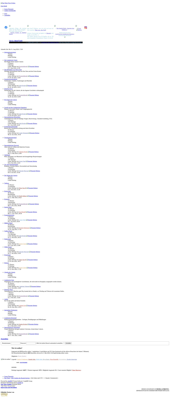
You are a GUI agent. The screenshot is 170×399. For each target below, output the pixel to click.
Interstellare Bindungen (10, 310)
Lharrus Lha (22, 305)
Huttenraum (7, 239)
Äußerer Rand (8, 231)
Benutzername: (6, 343)
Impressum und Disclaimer (9, 387)
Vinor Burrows (76, 370)
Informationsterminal (10, 52)
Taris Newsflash (15, 41)
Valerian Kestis (23, 152)
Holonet (6, 263)
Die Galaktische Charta (10, 60)
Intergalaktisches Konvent (11, 145)
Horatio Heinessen (24, 228)
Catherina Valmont (24, 286)
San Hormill (22, 212)
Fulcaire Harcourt (24, 171)
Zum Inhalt (4, 6)
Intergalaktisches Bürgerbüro (12, 117)
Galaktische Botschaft (10, 318)
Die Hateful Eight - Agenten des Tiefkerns (65, 29)
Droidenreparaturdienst (10, 79)
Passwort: (23, 343)
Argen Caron (22, 244)
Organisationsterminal (10, 137)
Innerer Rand (8, 207)
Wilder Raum (8, 247)
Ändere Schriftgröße (10, 10)
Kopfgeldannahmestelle (10, 126)
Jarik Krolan (22, 85)
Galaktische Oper (9, 280)
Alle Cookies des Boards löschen (20, 378)
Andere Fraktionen (22, 359)
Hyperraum (7, 255)
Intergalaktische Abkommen (12, 327)
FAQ (5, 13)
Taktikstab (7, 155)
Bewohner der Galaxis (10, 100)
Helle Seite (39, 359)
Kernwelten (7, 191)
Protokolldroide (23, 66)
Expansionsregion (9, 215)
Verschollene (62, 359)
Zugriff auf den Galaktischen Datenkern (64, 34)
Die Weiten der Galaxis (10, 175)
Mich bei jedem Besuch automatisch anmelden (50, 343)
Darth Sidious (23, 196)
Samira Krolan (23, 324)
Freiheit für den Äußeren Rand (44, 42)
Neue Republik (54, 359)
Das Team (7, 378)
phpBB (10, 381)
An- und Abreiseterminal (11, 164)
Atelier (6, 299)
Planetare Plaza (8, 289)
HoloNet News (8, 89)
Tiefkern (6, 183)
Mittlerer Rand (8, 223)
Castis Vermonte (23, 133)
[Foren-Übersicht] (8, 3)
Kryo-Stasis (46, 359)
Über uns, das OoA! (40, 30)
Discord (48, 33)
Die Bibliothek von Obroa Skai (13, 69)
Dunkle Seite (31, 359)
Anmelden (7, 15)
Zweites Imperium (72, 359)
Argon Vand (22, 161)
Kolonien (6, 199)
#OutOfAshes (23, 362)
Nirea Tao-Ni (22, 188)
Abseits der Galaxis (9, 272)
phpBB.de (20, 382)
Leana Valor (22, 220)
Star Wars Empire (6, 384)
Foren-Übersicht (8, 9)
